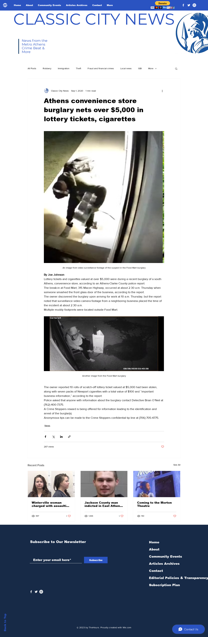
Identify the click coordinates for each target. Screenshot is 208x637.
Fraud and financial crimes (101, 68)
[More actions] (162, 91)
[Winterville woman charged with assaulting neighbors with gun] (51, 484)
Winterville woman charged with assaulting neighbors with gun (51, 504)
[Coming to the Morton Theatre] (156, 484)
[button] (163, 5)
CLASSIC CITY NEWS (94, 19)
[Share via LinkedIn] (61, 436)
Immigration (63, 68)
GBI (140, 68)
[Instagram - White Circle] (194, 5)
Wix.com (127, 627)
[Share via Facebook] (45, 436)
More (150, 68)
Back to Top (5, 622)
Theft (78, 68)
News (47, 425)
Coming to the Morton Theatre (154, 504)
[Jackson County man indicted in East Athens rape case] (104, 484)
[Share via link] (69, 436)
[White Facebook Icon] (31, 592)
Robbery (47, 68)
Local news (126, 68)
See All (176, 464)
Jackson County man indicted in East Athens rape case (103, 504)
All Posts (32, 68)
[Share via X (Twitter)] (53, 436)
